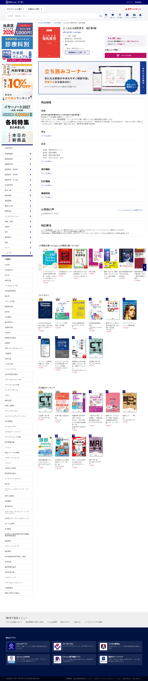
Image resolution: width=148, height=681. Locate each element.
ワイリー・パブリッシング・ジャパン (17, 490)
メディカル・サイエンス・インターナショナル (17, 512)
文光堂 (7, 265)
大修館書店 (9, 588)
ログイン (129, 2)
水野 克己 (66, 32)
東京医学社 (9, 506)
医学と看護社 (9, 496)
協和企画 (8, 400)
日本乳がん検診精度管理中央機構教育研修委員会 (17, 535)
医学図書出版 (9, 442)
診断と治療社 (9, 406)
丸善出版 (8, 359)
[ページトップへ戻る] (141, 677)
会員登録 (138, 2)
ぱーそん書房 (9, 524)
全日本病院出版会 (11, 374)
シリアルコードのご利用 (93, 622)
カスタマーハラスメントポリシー (104, 678)
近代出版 (8, 562)
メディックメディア (12, 546)
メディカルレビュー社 (13, 379)
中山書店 (8, 317)
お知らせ (77, 622)
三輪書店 (8, 353)
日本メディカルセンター (14, 348)
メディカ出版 (9, 301)
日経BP (7, 343)
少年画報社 (9, 421)
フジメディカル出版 (12, 385)
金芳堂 (7, 312)
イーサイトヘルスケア (13, 479)
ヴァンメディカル (11, 411)
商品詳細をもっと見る (76, 52)
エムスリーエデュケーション (15, 416)
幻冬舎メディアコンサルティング (17, 518)
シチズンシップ (10, 577)
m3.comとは (136, 678)
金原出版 (8, 280)
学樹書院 (8, 501)
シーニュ (8, 447)
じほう (7, 395)
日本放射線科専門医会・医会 (15, 556)
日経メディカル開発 (12, 452)
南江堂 (7, 484)
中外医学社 (9, 270)
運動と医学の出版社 (12, 593)
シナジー (8, 463)
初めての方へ (65, 622)
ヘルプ (118, 678)
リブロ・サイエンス (12, 458)
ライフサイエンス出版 (13, 437)
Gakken (7, 332)
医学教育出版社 (10, 473)
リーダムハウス (10, 426)
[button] (144, 267)
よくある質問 (52, 622)
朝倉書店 (8, 541)
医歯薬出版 (9, 306)
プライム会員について (14, 622)
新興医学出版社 (10, 338)
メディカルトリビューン (14, 583)
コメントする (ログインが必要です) (130, 210)
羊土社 (7, 275)
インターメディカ (11, 390)
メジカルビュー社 (11, 286)
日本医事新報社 (10, 291)
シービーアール (10, 369)
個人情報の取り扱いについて (83, 678)
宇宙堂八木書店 (10, 468)
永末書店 (8, 529)
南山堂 (7, 296)
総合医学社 (9, 322)
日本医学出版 (9, 572)
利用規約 (69, 678)
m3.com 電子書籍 (44, 23)
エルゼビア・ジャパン (13, 432)
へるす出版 (9, 364)
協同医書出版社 (10, 567)
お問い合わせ (126, 678)
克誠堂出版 (9, 327)
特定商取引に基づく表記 (34, 622)
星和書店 (8, 551)
